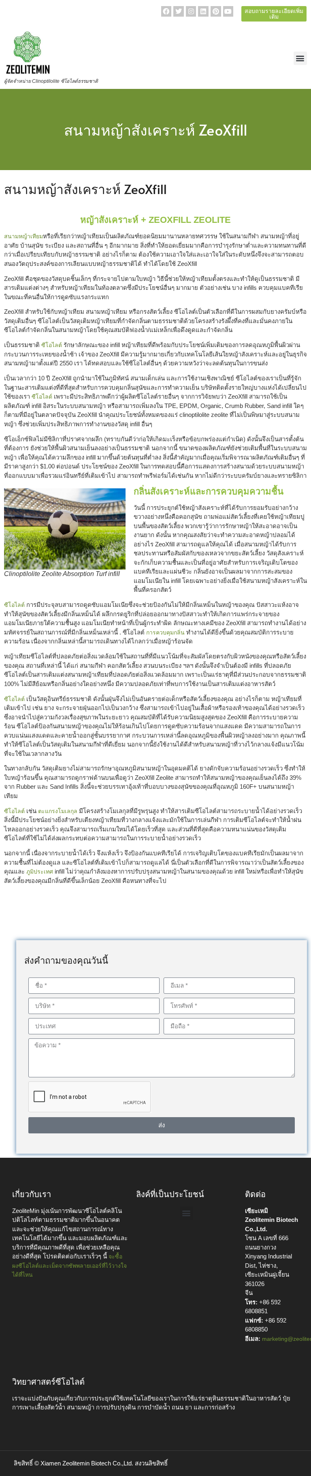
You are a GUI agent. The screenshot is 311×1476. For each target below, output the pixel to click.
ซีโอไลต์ (51, 345)
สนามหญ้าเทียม (23, 236)
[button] (300, 58)
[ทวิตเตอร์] (178, 11)
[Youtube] (228, 11)
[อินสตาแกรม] (191, 11)
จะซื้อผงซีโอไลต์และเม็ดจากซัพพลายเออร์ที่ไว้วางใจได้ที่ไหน (69, 1265)
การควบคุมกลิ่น (165, 632)
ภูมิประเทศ (39, 871)
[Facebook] (166, 11)
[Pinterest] (216, 11)
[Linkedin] (203, 11)
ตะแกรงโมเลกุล (57, 811)
